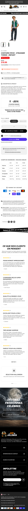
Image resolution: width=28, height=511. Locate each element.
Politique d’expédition (19, 505)
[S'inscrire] (23, 479)
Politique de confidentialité (8, 502)
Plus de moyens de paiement (6, 142)
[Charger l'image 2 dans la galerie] (8, 44)
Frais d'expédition (4, 64)
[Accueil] (1, 10)
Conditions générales (15, 135)
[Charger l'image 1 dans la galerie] (3, 44)
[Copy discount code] (24, 110)
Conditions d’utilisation (7, 505)
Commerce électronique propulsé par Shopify (13, 497)
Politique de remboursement (8, 500)
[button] (1, 7)
